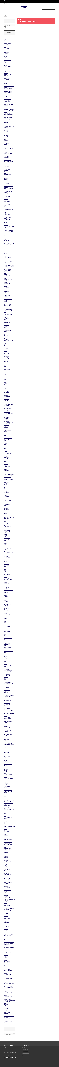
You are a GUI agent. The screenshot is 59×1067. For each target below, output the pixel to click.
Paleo (5, 813)
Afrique (5, 213)
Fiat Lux (5, 639)
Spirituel (5, 56)
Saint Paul (6, 483)
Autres (5, 39)
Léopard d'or (6, 399)
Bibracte (5, 932)
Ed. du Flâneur (7, 905)
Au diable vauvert (7, 532)
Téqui (5, 467)
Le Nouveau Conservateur (9, 1016)
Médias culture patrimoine (9, 744)
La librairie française (8, 510)
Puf (4, 332)
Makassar (6, 895)
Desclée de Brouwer (8, 562)
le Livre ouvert (6, 496)
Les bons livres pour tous (9, 377)
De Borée (5, 521)
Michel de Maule (7, 518)
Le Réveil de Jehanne (8, 892)
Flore (5, 871)
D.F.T (5, 409)
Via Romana (6, 687)
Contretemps (6, 699)
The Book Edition (7, 861)
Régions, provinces (8, 171)
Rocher (5, 577)
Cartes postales (7, 48)
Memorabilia (6, 752)
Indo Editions (6, 873)
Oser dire (5, 642)
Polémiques (6, 327)
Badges (5, 41)
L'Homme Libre (7, 295)
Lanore (5, 652)
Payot (5, 795)
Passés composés (7, 665)
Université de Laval (8, 743)
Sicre (5, 343)
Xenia (5, 426)
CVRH (5, 388)
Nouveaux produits (24, 4)
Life (4, 488)
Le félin (5, 770)
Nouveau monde (7, 557)
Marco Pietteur (7, 631)
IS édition (6, 597)
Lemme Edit (6, 457)
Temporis (5, 534)
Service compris (7, 927)
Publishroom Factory (8, 897)
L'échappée (6, 427)
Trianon (5, 875)
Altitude (5, 736)
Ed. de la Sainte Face (8, 934)
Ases (5, 382)
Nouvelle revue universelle (9, 983)
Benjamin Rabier (7, 123)
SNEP (5, 344)
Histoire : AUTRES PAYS (9, 110)
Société (5, 208)
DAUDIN (5, 448)
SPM (5, 292)
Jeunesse (6, 54)
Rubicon (5, 383)
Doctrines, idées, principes (9, 154)
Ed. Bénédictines (7, 718)
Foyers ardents (7, 925)
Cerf (4, 551)
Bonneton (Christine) (8, 548)
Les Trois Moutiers (7, 304)
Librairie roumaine (7, 874)
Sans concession (7, 888)
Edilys (5, 810)
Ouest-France (6, 318)
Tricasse (5, 891)
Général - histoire (7, 97)
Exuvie (5, 635)
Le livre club (6, 392)
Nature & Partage (7, 647)
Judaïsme (6, 121)
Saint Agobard (6, 421)
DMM (5, 686)
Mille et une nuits (7, 604)
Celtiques (5, 241)
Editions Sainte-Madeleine (9, 474)
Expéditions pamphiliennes (9, 899)
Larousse (5, 575)
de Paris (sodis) (7, 523)
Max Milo (5, 656)
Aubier (5, 794)
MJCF (5, 313)
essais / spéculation (8, 190)
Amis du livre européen (8, 230)
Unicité (5, 761)
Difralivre (5, 253)
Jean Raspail (6, 138)
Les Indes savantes (8, 536)
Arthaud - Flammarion (8, 778)
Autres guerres (7, 95)
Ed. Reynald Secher (8, 473)
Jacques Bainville (7, 136)
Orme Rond (6, 317)
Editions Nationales (8, 270)
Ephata (5, 616)
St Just (5, 347)
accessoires (6, 36)
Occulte (5, 151)
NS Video (6, 469)
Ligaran (5, 535)
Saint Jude (6, 692)
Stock (5, 580)
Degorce (5, 221)
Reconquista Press (8, 805)
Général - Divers (7, 177)
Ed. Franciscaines (7, 682)
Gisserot (5, 456)
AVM (5, 460)
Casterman (6, 781)
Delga (5, 939)
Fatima (5, 69)
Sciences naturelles (8, 970)
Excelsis (5, 495)
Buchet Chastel (7, 538)
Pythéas (5, 334)
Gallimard (6, 508)
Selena (5, 432)
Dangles (5, 627)
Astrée (5, 853)
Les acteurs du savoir (8, 479)
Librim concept (7, 396)
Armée (5, 89)
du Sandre (6, 769)
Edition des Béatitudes (8, 803)
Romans (5, 195)
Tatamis (5, 449)
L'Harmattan (6, 290)
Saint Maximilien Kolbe (8, 340)
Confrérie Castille (7, 821)
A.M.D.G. (6, 225)
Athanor (5, 621)
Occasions (6, 131)
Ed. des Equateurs (7, 775)
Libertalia (5, 771)
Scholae (5, 814)
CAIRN (5, 958)
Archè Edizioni (7, 219)
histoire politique (7, 157)
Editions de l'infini (7, 386)
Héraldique (6, 73)
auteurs (5, 218)
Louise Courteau (7, 636)
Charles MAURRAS (8, 134)
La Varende (6, 139)
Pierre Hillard (6, 325)
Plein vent (6, 605)
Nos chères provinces (8, 258)
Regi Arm (5, 753)
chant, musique (7, 78)
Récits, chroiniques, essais (9, 962)
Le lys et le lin (6, 944)
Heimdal (5, 222)
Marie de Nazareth (7, 706)
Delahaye (5, 858)
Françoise (6, 1010)
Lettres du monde (7, 306)
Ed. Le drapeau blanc (8, 721)
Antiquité (5, 112)
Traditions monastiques (8, 462)
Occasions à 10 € (7, 145)
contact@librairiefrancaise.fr (10, 1057)
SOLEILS (6, 760)
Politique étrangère (7, 113)
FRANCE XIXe (7, 100)
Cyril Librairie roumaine (8, 943)
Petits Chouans (7, 818)
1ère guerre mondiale (8, 88)
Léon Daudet (6, 140)
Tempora (5, 923)
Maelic (5, 847)
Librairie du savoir (7, 890)
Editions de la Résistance (9, 266)
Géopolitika (6, 862)
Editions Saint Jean (8, 844)
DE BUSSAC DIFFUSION (9, 812)
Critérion (5, 442)
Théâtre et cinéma (7, 71)
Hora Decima (6, 482)
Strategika (6, 864)
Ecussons (6, 40)
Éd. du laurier (6, 478)
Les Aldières (6, 417)
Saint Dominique (7, 745)
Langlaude (6, 297)
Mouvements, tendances (9, 109)
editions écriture (7, 384)
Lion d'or (5, 829)
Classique (6, 57)
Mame (5, 440)
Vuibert (5, 657)
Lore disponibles (7, 358)
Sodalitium (6, 419)
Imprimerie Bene (7, 283)
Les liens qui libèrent (8, 791)
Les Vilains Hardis (7, 305)
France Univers (7, 367)
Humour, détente (7, 971)
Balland (5, 522)
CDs (4, 49)
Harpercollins (6, 608)
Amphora (5, 903)
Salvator (5, 688)
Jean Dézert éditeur (8, 882)
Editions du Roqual (7, 956)
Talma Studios (7, 612)
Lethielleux (6, 592)
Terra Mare (6, 461)
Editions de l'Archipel (8, 579)
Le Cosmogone (7, 878)
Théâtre (5, 205)
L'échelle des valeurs (8, 996)
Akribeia (5, 227)
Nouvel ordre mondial (8, 964)
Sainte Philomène (7, 729)
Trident (5, 823)
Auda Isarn (6, 232)
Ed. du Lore (6, 357)
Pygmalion (6, 783)
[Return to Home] (5, 15)
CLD (4, 525)
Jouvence (6, 653)
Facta (5, 273)
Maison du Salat (7, 308)
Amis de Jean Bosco (8, 228)
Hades (5, 558)
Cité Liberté (6, 929)
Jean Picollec (6, 655)
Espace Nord (6, 391)
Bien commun (6, 709)
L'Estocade (6, 731)
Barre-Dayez (6, 236)
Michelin (5, 444)
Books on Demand (7, 526)
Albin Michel (6, 565)
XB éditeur (6, 735)
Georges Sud (6, 356)
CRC (5, 248)
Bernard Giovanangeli (8, 610)
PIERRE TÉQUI (7, 499)
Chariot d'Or (6, 630)
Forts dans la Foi (7, 275)
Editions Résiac (7, 412)
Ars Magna (6, 418)
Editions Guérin (7, 410)
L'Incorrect (6, 1008)
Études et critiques (7, 201)
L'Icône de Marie (7, 696)
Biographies (6, 105)
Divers (5, 51)
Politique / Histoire (7, 66)
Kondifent (6, 855)
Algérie (5, 212)
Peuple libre (6, 487)
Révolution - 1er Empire (8, 104)
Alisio (5, 662)
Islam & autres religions (8, 114)
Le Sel (5, 816)
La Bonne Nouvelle (7, 700)
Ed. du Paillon (6, 884)
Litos (5, 600)
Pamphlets (6, 158)
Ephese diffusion (7, 730)
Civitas (5, 747)
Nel (4, 316)
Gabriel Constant (7, 277)
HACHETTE (6, 555)
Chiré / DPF (6, 822)
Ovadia (5, 936)
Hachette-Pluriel (7, 574)
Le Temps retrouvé (7, 751)
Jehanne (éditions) (7, 848)
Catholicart (6, 955)
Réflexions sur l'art (7, 77)
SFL (4, 223)
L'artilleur (5, 561)
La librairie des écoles (8, 651)
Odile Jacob (6, 578)
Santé (5, 165)
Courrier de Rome (7, 247)
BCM (5, 239)
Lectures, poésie (7, 60)
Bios (4, 830)
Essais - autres (7, 204)
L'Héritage (6, 975)
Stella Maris (6, 348)
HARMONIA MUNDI (8, 764)
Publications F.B (7, 401)
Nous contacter (7, 8)
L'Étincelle (6, 1014)
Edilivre (5, 949)
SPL (4, 345)
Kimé (5, 434)
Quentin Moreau (7, 703)
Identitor (5, 282)
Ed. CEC (5, 938)
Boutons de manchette (8, 38)
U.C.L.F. (5, 351)
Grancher (5, 629)
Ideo (4, 609)
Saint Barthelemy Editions (9, 942)
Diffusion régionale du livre (9, 749)
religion (5, 65)
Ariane (5, 632)
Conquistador (6, 245)
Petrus (5, 490)
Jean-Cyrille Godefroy (8, 671)
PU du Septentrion (7, 530)
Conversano (6, 840)
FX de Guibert (6, 571)
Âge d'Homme (6, 288)
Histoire (5, 96)
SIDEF (5, 387)
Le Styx (5, 300)
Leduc (5, 661)
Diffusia (5, 691)
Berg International (7, 504)
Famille (5, 83)
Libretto (5, 543)
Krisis (5, 371)
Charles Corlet (6, 926)
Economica (6, 835)
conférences (6, 52)
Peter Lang (6, 323)
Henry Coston (6, 280)
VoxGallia (6, 845)
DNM (5, 742)
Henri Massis (6, 135)
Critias (5, 865)
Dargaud (5, 443)
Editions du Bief (7, 531)
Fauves (5, 293)
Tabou (5, 990)
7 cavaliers (6, 726)
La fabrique (6, 429)
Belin (5, 666)
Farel (5, 465)
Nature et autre (7, 167)
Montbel (5, 549)
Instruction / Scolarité (8, 130)
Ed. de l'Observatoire (8, 790)
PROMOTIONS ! (7, 160)
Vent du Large (6, 353)
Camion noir (6, 240)
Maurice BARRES (7, 141)
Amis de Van (6, 405)
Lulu (4, 799)
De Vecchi (6, 361)
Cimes (5, 834)
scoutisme (6, 127)
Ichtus (5, 907)
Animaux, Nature (7, 217)
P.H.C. (5, 319)
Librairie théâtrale (7, 922)
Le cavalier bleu (7, 519)
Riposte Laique (7, 365)
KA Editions (6, 645)
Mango (5, 445)
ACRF (5, 808)
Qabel (5, 719)
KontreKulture (6, 287)
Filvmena (5, 712)
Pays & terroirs (7, 322)
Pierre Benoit (6, 143)
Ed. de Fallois (6, 567)
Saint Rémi (6, 339)
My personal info (25, 1053)
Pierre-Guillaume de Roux (9, 670)
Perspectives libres (8, 986)
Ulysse (5, 352)
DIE (4, 252)
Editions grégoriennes (8, 454)
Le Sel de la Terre (7, 977)
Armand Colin (6, 564)
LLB (4, 370)
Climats (5, 787)
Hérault (5, 921)
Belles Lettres (6, 425)
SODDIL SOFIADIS (8, 638)
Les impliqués (6, 291)
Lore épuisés (6, 360)
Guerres (5, 84)
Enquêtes (6, 82)
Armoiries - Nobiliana (8, 969)
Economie (6, 966)
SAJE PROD (6, 470)
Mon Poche (6, 547)
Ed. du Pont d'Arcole (8, 261)
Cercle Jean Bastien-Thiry (9, 243)
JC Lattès (6, 556)
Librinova (5, 613)
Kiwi (4, 660)
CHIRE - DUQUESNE (8, 817)
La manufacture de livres (9, 517)
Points (5, 436)
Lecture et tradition (7, 999)
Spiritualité (6, 175)
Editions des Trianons (8, 397)
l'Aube (5, 773)
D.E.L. (5, 249)
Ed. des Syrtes (7, 766)
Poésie (5, 200)
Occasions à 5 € (7, 147)
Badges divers (7, 44)
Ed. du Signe (6, 362)
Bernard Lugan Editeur (8, 807)
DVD (5, 62)
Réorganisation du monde (9, 908)
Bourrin (5, 505)
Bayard (5, 588)
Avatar (5, 235)
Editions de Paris (7, 500)
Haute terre (6, 373)
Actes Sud (6, 784)
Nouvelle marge (7, 843)
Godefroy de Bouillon (8, 279)
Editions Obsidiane (7, 408)
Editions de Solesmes (8, 486)
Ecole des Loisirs (7, 796)
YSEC (5, 354)
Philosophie (6, 968)
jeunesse (5, 64)
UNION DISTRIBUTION (8, 774)
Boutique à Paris (24, 6)
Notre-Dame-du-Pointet (8, 901)
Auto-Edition (6, 234)
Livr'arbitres (6, 940)
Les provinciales (7, 690)
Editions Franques (7, 269)
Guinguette (6, 53)
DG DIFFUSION (7, 626)
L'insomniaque (6, 393)
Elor (4, 819)
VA (4, 529)
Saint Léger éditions (8, 480)
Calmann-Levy (7, 583)
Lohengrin (6, 852)
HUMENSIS (6, 625)
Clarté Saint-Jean (7, 244)
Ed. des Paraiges (7, 260)
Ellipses (5, 271)
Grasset (5, 573)
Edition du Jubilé (7, 471)
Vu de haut (6, 991)
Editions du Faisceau (8, 842)
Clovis (5, 678)
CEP (5, 877)
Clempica (5, 375)
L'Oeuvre (5, 296)
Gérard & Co (6, 278)
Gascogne (6, 762)
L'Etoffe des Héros (7, 935)
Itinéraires (6, 380)
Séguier (5, 765)
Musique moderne (7, 58)
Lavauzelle (6, 623)
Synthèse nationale (8, 349)
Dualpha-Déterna (7, 257)
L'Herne (5, 788)
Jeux (5, 47)
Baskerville (6, 238)
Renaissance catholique (9, 695)
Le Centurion (6, 697)
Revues (5, 336)
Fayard (5, 570)
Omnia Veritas (6, 400)
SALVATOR (6, 679)
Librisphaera (6, 909)
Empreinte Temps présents (9, 701)
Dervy (5, 917)
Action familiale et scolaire (9, 226)
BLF (4, 378)
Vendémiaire (6, 768)
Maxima (5, 618)
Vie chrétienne (7, 180)
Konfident (6, 452)
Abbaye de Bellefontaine (9, 552)
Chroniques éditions (8, 438)
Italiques (5, 286)
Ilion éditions (6, 587)
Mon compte (23, 7)
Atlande (5, 664)
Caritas (5, 748)
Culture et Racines (7, 453)
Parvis (5, 904)
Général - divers (7, 125)
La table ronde (6, 509)
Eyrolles (5, 553)
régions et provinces (8, 174)
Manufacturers (9, 1029)
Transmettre (6, 492)
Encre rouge (6, 920)
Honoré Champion (7, 369)
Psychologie (6, 166)
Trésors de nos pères (8, 951)
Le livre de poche (7, 560)
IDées (5, 364)
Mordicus (5, 582)
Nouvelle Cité (6, 599)
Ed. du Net (6, 916)
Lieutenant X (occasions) (9, 126)
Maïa (5, 945)
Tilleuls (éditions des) (8, 961)
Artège (5, 566)
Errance (5, 792)
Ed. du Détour (6, 539)
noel (4, 965)
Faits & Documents (8, 974)
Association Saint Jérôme (9, 800)
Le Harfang (6, 1004)
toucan (5, 569)
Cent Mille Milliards (8, 606)
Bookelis (5, 593)
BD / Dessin (6, 79)
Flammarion (6, 779)
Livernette (6, 860)
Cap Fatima (6, 913)
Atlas (5, 379)
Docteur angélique (7, 693)
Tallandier (6, 513)
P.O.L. (5, 321)
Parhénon (6, 886)
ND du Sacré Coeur (8, 314)
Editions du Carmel (8, 497)
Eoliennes (6, 677)
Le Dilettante (6, 797)
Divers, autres (6, 156)
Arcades (5, 832)
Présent (5, 328)
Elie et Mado (6, 831)
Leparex (5, 301)
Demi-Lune (6, 640)
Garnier (5, 514)
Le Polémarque (7, 756)
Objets (5, 61)
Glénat (5, 586)
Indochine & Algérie (8, 91)
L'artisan (5, 603)
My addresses (25, 1051)
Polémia (5, 326)
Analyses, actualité (8, 153)
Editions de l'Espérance (8, 501)
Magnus (5, 527)
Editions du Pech (7, 477)
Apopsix (5, 406)
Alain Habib (6, 883)
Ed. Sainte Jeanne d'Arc (9, 825)
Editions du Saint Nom (8, 267)
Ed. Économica (7, 416)
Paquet (5, 595)
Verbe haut (6, 755)
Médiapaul (6, 512)
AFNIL (5, 931)
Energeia (5, 366)
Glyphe (5, 451)
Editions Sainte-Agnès (8, 404)
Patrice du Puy (7, 870)
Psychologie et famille (8, 161)
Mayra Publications (8, 839)
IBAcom (5, 930)
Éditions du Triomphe (8, 475)
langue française (7, 202)
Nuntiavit (5, 491)
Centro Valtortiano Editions (9, 710)
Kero (5, 584)
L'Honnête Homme (7, 732)
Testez (5, 634)
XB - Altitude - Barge (8, 734)
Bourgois (5, 540)
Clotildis (5, 740)
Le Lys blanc (6, 739)
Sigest (5, 622)
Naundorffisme (7, 887)
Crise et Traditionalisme (8, 188)
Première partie (7, 717)
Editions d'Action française (9, 758)
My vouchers (24, 1054)
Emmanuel (6, 464)
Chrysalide (6, 894)
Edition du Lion (7, 374)
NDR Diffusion (6, 957)
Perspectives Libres (8, 614)
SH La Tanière (6, 493)
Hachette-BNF (6, 617)
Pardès (5, 804)
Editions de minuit (7, 516)
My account (25, 1045)
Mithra (5, 312)
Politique (5, 152)
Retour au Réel (7, 869)
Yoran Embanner (7, 673)
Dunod (5, 591)
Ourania (5, 681)
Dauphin (5, 777)
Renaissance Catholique (9, 997)
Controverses (6, 183)
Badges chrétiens (7, 43)
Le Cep (5, 995)
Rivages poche (7, 786)
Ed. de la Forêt (7, 918)
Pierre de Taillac (7, 439)
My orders (24, 1047)
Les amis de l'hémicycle (9, 1018)
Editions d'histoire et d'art (9, 265)
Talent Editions (7, 601)
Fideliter (5, 274)
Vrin (4, 403)
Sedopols (5, 341)
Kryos (5, 544)
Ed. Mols (5, 542)
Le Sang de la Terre (8, 299)
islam (5, 115)
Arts (4, 70)
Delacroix (5, 251)
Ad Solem (6, 596)
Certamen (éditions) (8, 727)
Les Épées (6, 1005)
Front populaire (7, 1017)
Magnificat (6, 447)
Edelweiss (6, 857)
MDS (5, 435)
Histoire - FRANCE (7, 99)
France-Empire (7, 708)
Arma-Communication (8, 231)
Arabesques (6, 900)
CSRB (5, 738)
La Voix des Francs (8, 1020)
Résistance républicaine (9, 801)
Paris (5, 173)
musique (5, 144)
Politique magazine (8, 1021)
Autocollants (6, 45)
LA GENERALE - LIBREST (9, 619)
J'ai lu (5, 782)
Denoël (5, 506)
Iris (4, 284)
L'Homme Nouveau (7, 466)
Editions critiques (7, 896)
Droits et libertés (7, 458)
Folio (5, 545)
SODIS (5, 503)
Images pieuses (7, 193)
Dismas (5, 254)
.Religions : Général (8, 119)
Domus (5, 716)
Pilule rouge (6, 856)
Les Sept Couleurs (7, 303)
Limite (5, 1003)
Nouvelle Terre (7, 643)
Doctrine (5, 182)
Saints (5, 184)
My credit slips (25, 1049)
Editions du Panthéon (8, 590)
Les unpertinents (7, 644)
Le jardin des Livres (8, 649)
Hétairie (5, 757)
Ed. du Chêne (6, 914)
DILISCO (5, 648)
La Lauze (5, 960)
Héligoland (6, 395)
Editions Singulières (8, 390)
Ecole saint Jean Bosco (9, 809)
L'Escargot (6, 722)
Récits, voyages (7, 206)
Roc (4, 338)
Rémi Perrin (6, 335)
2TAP (5, 948)
